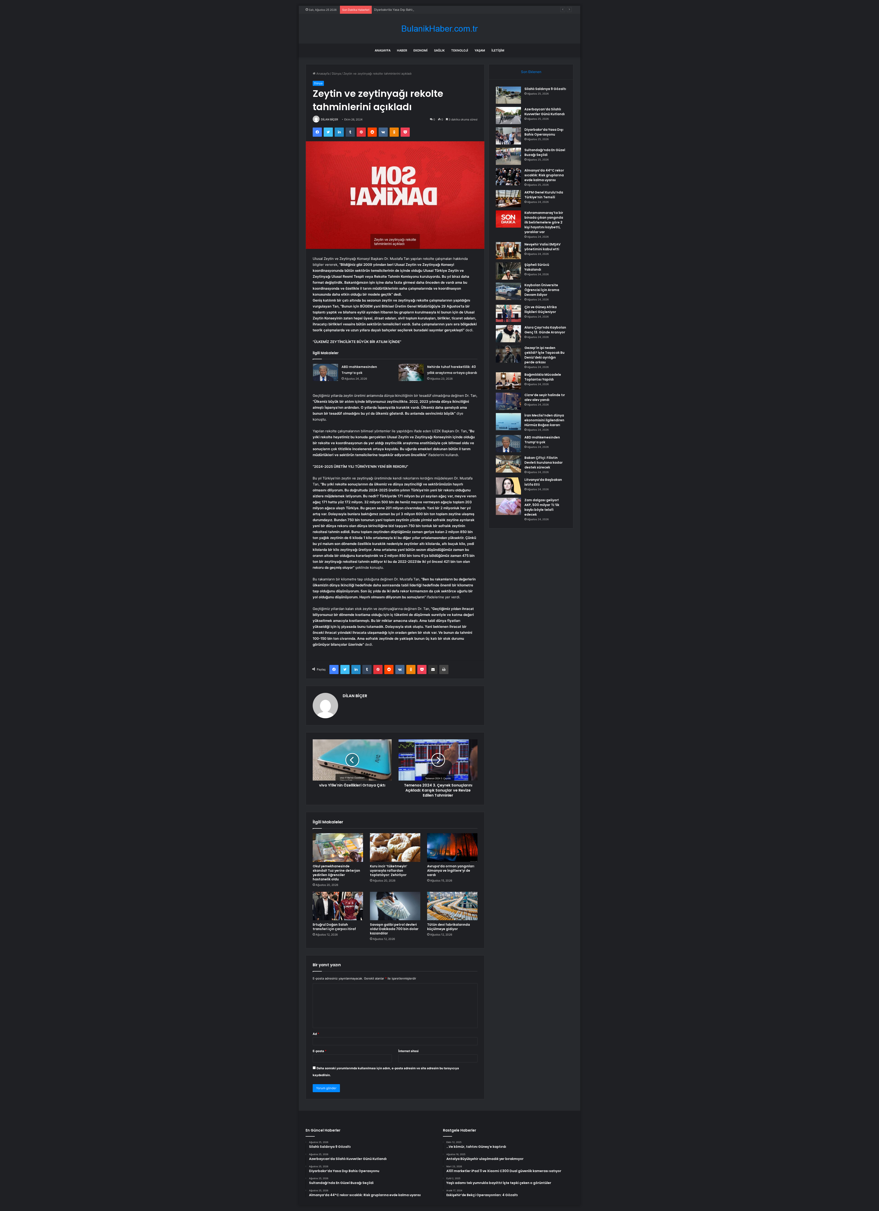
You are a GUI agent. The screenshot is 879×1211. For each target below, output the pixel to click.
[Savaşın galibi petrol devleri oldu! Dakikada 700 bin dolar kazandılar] (395, 906)
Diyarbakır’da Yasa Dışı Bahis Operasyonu (403, 9)
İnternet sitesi (408, 1051)
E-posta (319, 1051)
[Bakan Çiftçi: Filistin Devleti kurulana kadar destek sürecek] (508, 464)
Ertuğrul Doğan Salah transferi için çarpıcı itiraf (334, 926)
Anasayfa (383, 50)
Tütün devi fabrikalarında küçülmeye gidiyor (448, 926)
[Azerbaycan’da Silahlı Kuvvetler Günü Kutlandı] (508, 115)
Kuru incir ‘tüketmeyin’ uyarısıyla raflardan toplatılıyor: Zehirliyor (388, 870)
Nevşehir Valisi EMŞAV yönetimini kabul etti (542, 246)
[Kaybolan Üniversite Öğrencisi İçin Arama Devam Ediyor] (508, 291)
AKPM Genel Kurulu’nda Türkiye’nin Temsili (543, 194)
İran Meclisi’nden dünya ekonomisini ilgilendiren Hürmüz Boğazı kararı (544, 420)
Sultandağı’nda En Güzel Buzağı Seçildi (544, 152)
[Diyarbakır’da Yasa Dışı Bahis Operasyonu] (508, 135)
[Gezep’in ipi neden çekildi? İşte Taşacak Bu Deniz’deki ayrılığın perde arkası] (508, 354)
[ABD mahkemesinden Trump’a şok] (325, 372)
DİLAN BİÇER (329, 119)
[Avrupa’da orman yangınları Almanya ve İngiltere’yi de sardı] (452, 847)
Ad (316, 1034)
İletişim (497, 50)
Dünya (336, 73)
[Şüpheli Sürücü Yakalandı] (508, 271)
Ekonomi (420, 50)
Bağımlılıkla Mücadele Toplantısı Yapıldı (542, 377)
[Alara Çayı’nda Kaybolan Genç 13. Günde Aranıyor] (508, 333)
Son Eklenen (531, 72)
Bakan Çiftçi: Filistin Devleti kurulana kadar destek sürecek (543, 462)
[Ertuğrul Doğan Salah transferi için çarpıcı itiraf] (338, 906)
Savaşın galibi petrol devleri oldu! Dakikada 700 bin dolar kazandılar (394, 929)
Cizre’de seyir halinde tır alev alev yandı (544, 397)
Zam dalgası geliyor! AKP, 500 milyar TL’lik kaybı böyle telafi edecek (541, 507)
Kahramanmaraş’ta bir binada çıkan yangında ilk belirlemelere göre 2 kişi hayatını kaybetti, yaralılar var (543, 222)
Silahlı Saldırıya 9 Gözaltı (545, 89)
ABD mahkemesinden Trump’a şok (542, 439)
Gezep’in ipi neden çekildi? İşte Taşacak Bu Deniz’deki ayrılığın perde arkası (544, 355)
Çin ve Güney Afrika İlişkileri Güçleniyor (540, 309)
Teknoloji (459, 50)
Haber (402, 50)
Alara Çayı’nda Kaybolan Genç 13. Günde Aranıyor (545, 330)
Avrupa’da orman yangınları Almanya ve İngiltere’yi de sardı (450, 870)
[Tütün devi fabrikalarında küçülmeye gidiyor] (452, 906)
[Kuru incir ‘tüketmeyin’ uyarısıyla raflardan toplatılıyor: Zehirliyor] (395, 847)
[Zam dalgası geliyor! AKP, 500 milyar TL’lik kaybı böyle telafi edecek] (508, 506)
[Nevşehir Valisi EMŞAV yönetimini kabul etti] (508, 250)
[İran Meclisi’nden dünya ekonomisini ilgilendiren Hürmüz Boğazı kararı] (508, 421)
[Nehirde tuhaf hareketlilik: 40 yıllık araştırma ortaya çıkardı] (411, 372)
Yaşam (480, 50)
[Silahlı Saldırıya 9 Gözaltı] (508, 95)
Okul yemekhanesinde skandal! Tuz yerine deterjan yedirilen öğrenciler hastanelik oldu (336, 873)
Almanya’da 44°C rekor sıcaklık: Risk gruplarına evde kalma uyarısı (544, 175)
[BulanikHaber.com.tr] (439, 28)
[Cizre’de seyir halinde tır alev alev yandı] (508, 401)
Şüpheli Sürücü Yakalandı (536, 267)
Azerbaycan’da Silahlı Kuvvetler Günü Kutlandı (544, 111)
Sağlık (439, 50)
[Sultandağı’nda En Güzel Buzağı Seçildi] (508, 156)
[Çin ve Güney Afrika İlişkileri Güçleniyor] (508, 313)
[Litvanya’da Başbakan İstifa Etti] (508, 486)
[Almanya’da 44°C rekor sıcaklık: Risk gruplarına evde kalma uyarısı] (508, 176)
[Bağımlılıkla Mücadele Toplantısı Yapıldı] (508, 380)
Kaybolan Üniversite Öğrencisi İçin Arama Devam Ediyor (541, 290)
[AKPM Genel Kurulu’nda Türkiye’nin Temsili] (508, 198)
